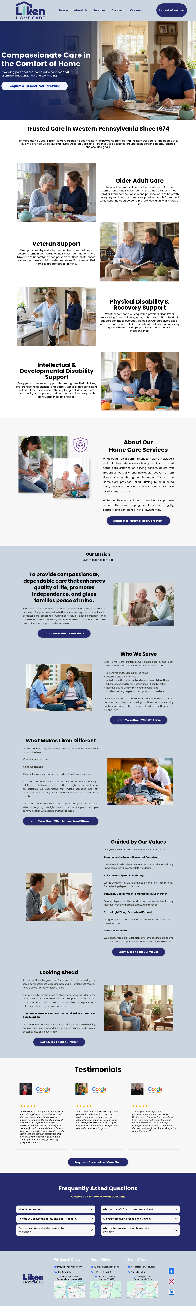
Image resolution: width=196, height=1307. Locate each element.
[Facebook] (171, 1271)
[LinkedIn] (171, 1292)
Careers (136, 10)
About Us (80, 10)
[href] (69, 1289)
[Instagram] (171, 1281)
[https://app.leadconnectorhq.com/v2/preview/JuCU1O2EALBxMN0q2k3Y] (35, 1278)
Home (63, 10)
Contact (118, 10)
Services (99, 10)
